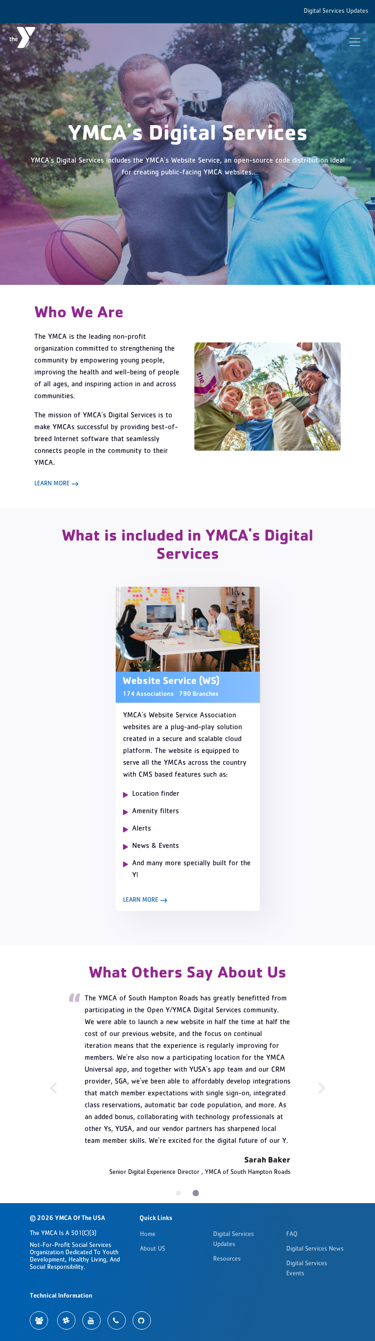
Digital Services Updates (336, 11)
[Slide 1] (196, 1193)
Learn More (52, 484)
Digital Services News (314, 1249)
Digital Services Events (306, 1269)
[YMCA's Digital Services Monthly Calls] (116, 1320)
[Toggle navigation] (355, 42)
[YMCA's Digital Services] (28, 42)
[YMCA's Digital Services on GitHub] (142, 1320)
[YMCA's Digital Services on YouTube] (91, 1320)
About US (152, 1249)
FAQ (291, 1234)
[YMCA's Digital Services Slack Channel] (66, 1320)
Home (147, 1234)
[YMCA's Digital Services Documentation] (39, 1320)
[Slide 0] (178, 1193)
